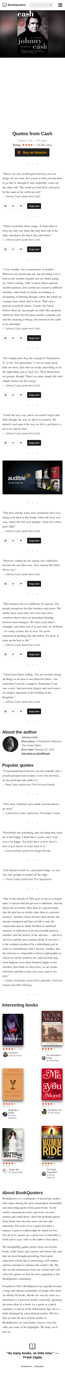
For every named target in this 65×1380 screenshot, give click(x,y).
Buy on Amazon (34, 152)
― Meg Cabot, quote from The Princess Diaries (29, 784)
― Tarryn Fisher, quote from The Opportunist (27, 879)
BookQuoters (17, 4)
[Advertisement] (32, 96)
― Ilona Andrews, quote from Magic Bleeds (26, 850)
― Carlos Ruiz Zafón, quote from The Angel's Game (31, 813)
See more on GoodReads (35, 753)
